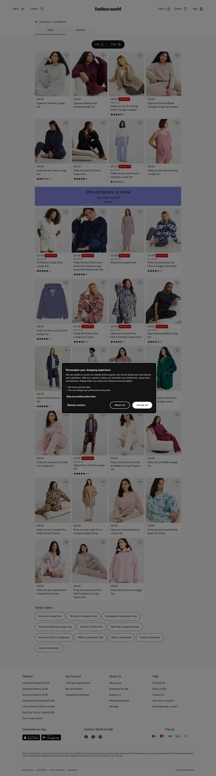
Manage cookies (76, 405)
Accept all (142, 405)
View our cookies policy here (79, 396)
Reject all (119, 405)
